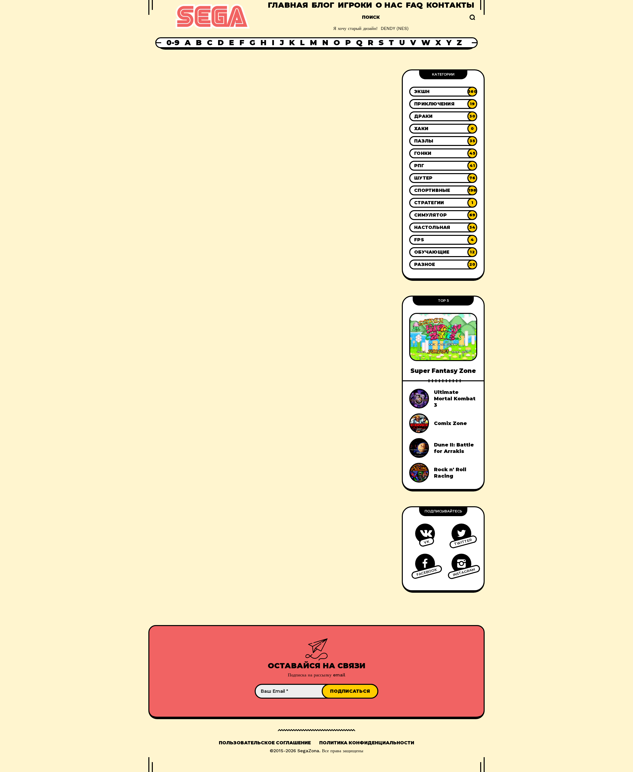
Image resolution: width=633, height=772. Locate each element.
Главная (288, 5)
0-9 (173, 42)
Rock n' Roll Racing (450, 473)
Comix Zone (450, 423)
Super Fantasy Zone (443, 370)
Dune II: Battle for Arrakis (454, 448)
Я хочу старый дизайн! (355, 28)
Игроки (355, 5)
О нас (389, 5)
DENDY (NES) (394, 28)
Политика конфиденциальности (366, 743)
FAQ (414, 5)
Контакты (450, 5)
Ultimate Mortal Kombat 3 (454, 398)
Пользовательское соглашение (265, 743)
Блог (323, 5)
